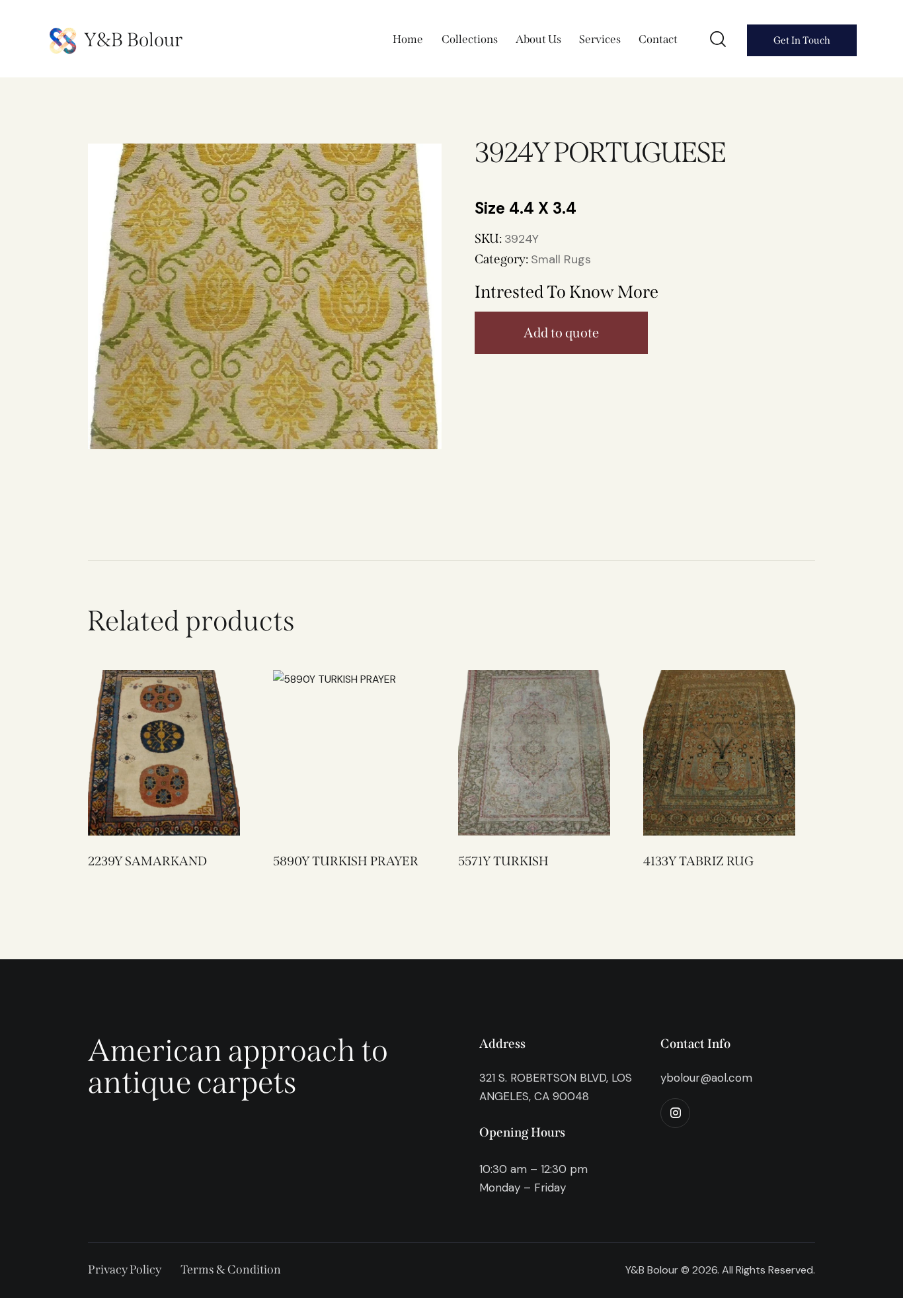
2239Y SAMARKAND (147, 861)
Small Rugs (561, 259)
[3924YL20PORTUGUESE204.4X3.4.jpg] (265, 297)
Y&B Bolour (133, 40)
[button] (145, 753)
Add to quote (561, 333)
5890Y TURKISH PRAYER (345, 861)
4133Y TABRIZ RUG (698, 861)
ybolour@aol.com (706, 1077)
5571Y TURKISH (503, 861)
